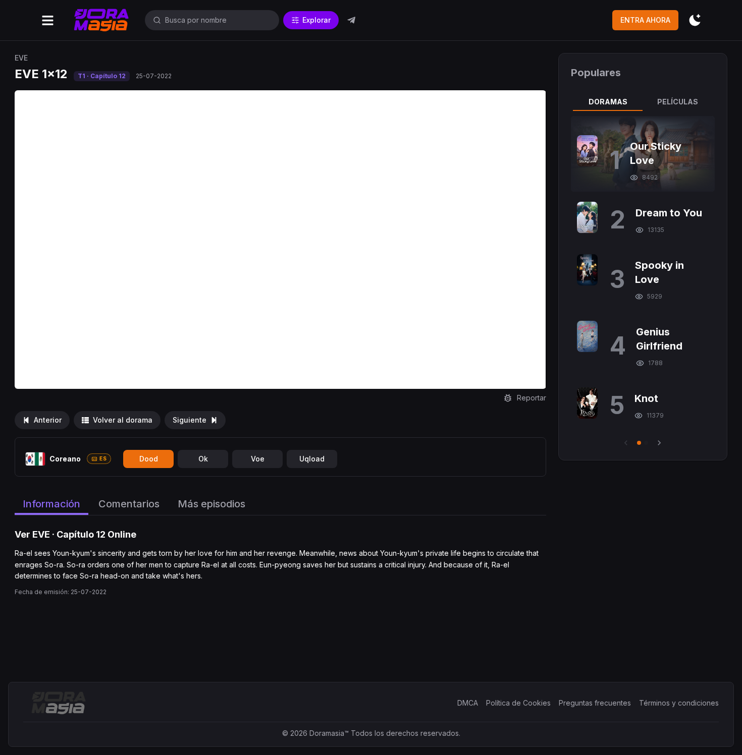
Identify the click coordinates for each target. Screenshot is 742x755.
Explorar (316, 20)
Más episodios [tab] (211, 504)
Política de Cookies (518, 703)
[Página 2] (646, 443)
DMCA (467, 703)
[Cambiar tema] (694, 20)
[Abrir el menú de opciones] (47, 20)
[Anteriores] (626, 443)
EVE (21, 57)
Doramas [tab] (608, 101)
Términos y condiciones (679, 703)
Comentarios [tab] (129, 504)
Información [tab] (51, 504)
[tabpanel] (643, 282)
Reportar (531, 397)
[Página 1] (639, 443)
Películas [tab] (677, 101)
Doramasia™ (329, 733)
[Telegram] (351, 20)
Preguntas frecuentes (595, 703)
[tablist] (643, 102)
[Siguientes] (659, 443)
